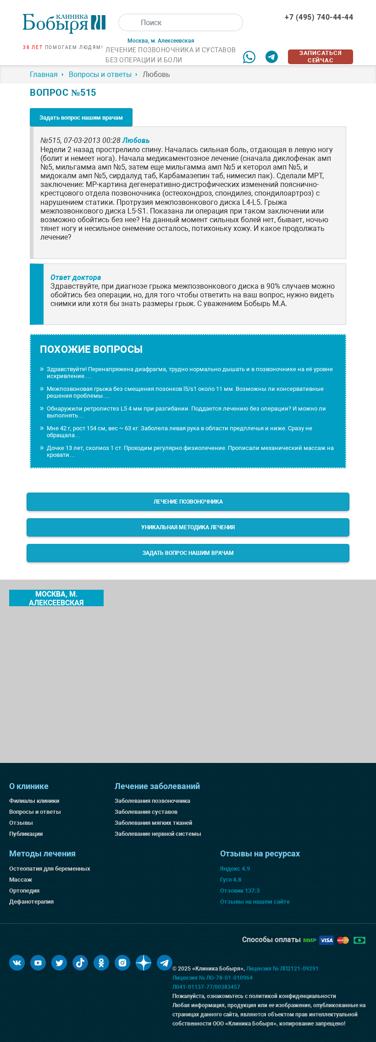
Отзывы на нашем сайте (255, 901)
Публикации (26, 833)
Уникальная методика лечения (188, 527)
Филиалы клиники (34, 800)
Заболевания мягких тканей (153, 822)
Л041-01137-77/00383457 (206, 987)
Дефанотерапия (31, 901)
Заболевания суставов (146, 811)
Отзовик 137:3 (240, 890)
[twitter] (59, 963)
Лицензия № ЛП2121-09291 (282, 968)
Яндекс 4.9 (235, 868)
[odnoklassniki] (101, 963)
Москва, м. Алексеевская (56, 598)
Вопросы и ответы (35, 811)
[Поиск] (127, 22)
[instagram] (122, 963)
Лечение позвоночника (188, 502)
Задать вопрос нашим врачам (81, 117)
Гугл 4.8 (230, 879)
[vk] (17, 963)
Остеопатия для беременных (49, 868)
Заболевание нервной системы (158, 833)
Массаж (20, 879)
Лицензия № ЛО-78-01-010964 (212, 978)
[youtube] (38, 963)
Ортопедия (24, 890)
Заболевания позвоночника (152, 800)
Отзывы (21, 822)
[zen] (143, 963)
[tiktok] (80, 963)
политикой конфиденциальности (292, 996)
